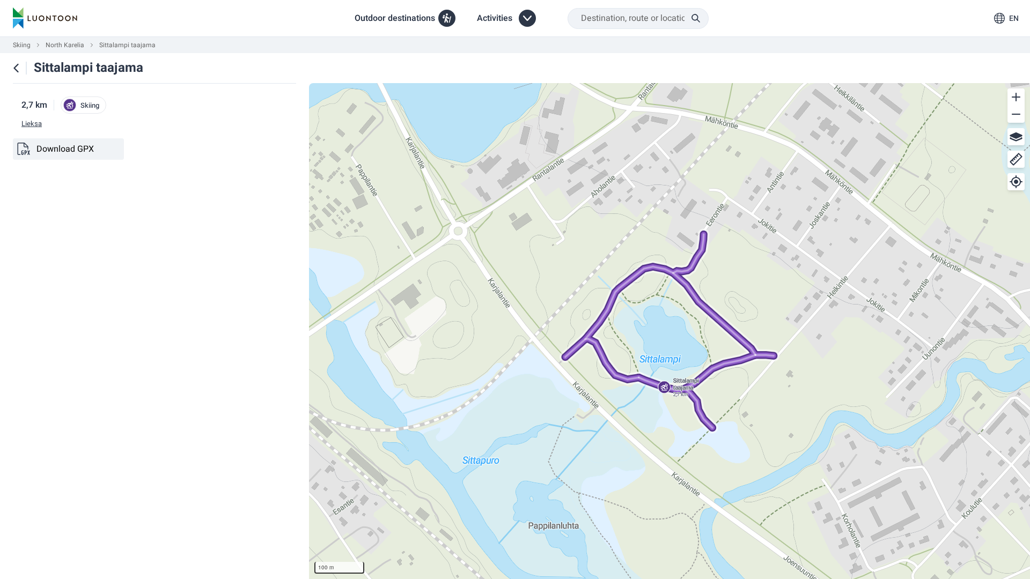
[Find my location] (1016, 181)
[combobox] (638, 18)
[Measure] (1016, 159)
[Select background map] (1016, 136)
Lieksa (31, 124)
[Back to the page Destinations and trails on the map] (16, 68)
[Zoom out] (1016, 114)
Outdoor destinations (395, 18)
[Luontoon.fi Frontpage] (45, 18)
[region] (669, 331)
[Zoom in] (1016, 97)
